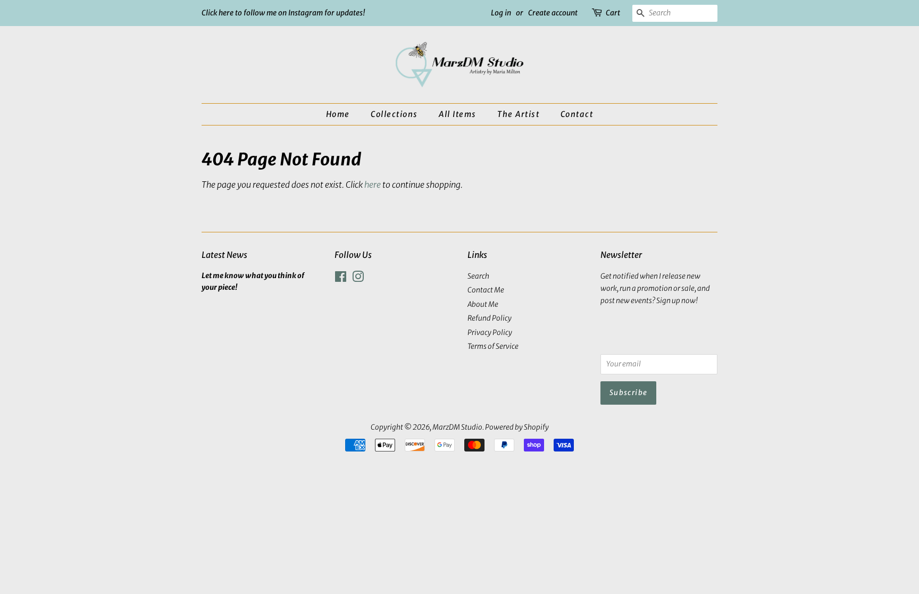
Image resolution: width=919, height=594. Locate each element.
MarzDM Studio (457, 427)
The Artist (518, 114)
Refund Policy (489, 318)
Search (478, 276)
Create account (553, 13)
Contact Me (485, 290)
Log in (501, 13)
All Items (458, 114)
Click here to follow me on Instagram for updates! (283, 13)
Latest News (224, 254)
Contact (577, 114)
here (372, 184)
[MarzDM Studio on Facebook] (341, 278)
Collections (394, 114)
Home (338, 114)
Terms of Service (493, 346)
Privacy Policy (489, 332)
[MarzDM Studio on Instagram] (358, 278)
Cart (613, 13)
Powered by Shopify (517, 427)
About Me (482, 304)
